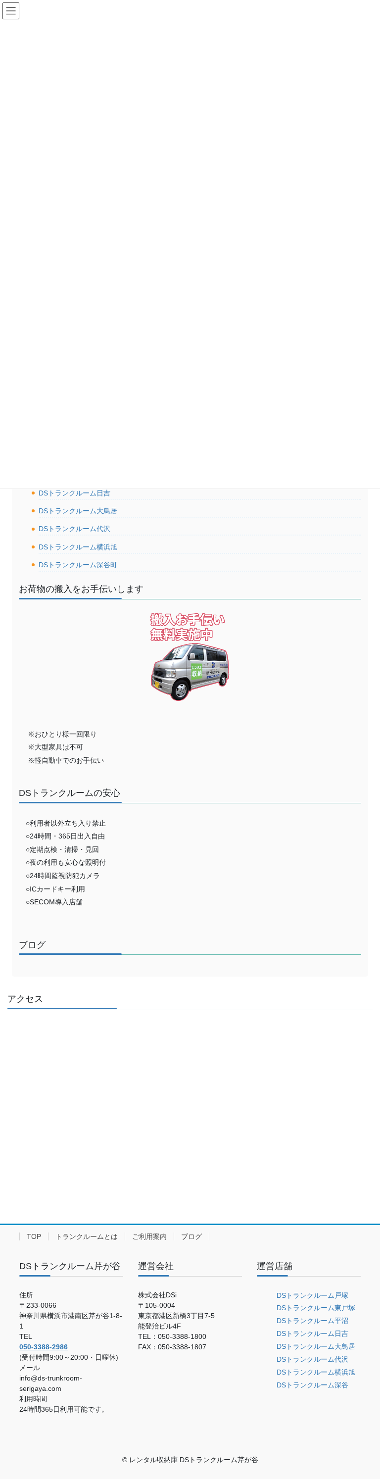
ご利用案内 (149, 1236)
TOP (34, 1236)
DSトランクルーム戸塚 (312, 1295)
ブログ (191, 1236)
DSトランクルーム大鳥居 (78, 511)
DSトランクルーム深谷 (312, 1385)
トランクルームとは (86, 1236)
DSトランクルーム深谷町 (78, 565)
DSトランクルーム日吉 (74, 493)
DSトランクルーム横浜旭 (78, 547)
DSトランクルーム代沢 (74, 529)
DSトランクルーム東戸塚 (316, 1308)
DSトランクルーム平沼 (312, 1321)
